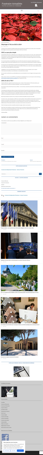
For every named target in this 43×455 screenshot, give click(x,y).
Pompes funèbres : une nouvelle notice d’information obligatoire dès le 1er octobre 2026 (17, 227)
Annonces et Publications (5, 405)
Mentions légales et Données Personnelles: (22, 453)
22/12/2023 (6, 46)
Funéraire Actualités (12, 3)
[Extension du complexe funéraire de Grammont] (21, 342)
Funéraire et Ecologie (4, 416)
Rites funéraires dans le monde (6, 427)
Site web (2, 150)
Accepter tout (20, 450)
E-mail (2, 144)
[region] (13, 447)
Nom (2, 138)
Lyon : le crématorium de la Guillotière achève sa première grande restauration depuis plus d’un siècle (19, 292)
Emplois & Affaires (4, 407)
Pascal (15, 453)
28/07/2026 (4, 261)
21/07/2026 (4, 358)
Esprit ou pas (3, 413)
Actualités (3, 402)
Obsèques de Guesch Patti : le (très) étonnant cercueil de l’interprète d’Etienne (15, 260)
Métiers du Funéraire (4, 423)
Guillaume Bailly (5, 42)
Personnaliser (7, 450)
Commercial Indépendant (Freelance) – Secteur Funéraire (12, 169)
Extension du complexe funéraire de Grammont (10, 356)
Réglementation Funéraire (5, 425)
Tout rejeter (14, 450)
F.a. (2, 46)
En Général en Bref (4, 409)
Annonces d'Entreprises (5, 404)
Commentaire (4, 122)
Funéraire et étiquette (4, 418)
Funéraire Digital (4, 414)
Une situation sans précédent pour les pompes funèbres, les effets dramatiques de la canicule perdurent (20, 324)
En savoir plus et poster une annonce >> (8, 188)
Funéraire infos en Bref (5, 420)
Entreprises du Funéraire (5, 411)
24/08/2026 (4, 229)
